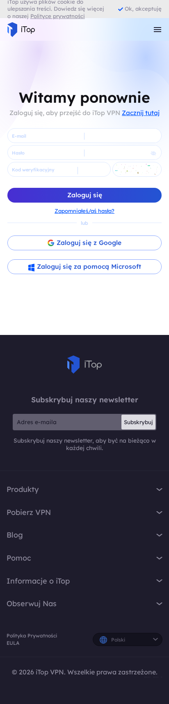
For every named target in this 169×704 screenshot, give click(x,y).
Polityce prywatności (57, 16)
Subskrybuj (138, 422)
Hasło (18, 153)
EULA (13, 643)
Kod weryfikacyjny (33, 170)
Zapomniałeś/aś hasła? (84, 211)
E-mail (19, 136)
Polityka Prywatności (32, 635)
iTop (84, 364)
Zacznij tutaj (141, 112)
